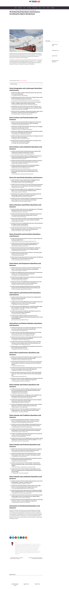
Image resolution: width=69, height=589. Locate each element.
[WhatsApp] (18, 537)
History (44, 7)
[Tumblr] (21, 537)
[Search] (38, 4)
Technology (29, 7)
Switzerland (35, 61)
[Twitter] (13, 537)
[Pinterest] (16, 537)
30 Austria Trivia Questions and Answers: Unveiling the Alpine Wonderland (35, 558)
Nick (16, 542)
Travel (24, 7)
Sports (40, 7)
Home (16, 7)
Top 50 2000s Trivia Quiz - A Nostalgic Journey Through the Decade (16, 558)
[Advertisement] (26, 21)
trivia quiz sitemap (23, 80)
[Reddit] (26, 537)
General (48, 7)
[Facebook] (10, 537)
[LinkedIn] (23, 537)
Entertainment (35, 7)
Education (52, 7)
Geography (20, 7)
